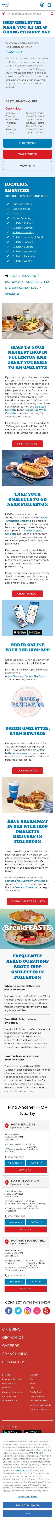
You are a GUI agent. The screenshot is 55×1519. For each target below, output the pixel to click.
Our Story (34, 1375)
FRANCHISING (15, 1354)
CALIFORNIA (13, 281)
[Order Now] (49, 4)
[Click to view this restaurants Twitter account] (18, 1310)
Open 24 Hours (18, 1243)
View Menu (27, 165)
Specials (6, 1387)
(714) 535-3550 (16, 1157)
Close (27, 1513)
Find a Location (27, 443)
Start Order (27, 154)
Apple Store (12, 676)
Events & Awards (37, 1396)
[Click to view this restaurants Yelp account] (46, 1310)
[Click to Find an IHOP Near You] (3, 14)
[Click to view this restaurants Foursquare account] (37, 1310)
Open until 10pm (19, 1127)
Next (51, 928)
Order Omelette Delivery (27, 901)
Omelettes (12, 293)
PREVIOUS (3, 928)
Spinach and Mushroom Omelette (25, 880)
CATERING (11, 1329)
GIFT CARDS (13, 1337)
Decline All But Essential (27, 1505)
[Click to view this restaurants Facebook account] (8, 1310)
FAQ (32, 1387)
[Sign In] (42, 4)
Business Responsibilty (41, 1405)
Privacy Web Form (38, 1400)
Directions (27, 143)
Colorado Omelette (26, 887)
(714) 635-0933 (16, 1275)
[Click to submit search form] (51, 14)
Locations (29, 276)
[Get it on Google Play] (35, 632)
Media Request (9, 1396)
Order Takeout (27, 593)
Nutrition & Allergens (40, 1409)
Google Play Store (35, 676)
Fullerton (32, 281)
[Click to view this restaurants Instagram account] (27, 1310)
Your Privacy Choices (28, 1496)
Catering (36, 1163)
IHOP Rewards (9, 1383)
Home (14, 276)
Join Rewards (27, 770)
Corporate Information (12, 1392)
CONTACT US (13, 1362)
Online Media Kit (10, 1400)
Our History (35, 1379)
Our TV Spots (36, 1392)
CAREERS (10, 1345)
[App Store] (33, 1433)
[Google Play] (12, 1433)
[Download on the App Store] (20, 632)
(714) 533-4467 (16, 1216)
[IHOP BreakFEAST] (27, 928)
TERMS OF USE (36, 1453)
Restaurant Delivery (11, 1379)
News (32, 1383)
